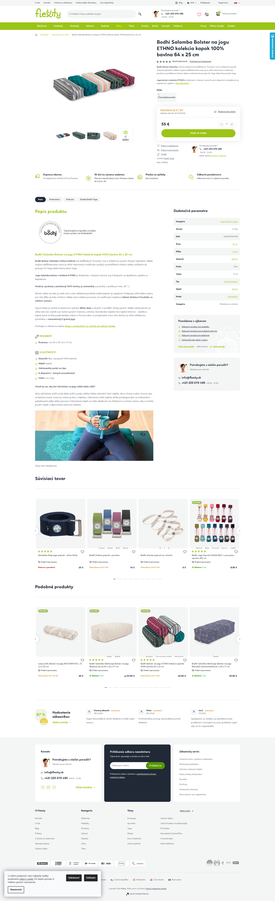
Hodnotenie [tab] (54, 200)
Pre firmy (183, 784)
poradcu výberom (218, 156)
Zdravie (84, 834)
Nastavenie (16, 890)
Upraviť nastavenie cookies (156, 889)
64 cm (235, 252)
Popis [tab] (40, 200)
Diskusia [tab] (70, 200)
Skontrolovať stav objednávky (192, 795)
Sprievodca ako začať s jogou (195, 340)
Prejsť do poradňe (186, 347)
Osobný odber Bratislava (86, 3)
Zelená (125, 548)
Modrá (110, 548)
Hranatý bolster (231, 282)
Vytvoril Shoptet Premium (139, 894)
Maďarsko (141, 880)
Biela (207, 548)
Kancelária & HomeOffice (171, 834)
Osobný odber (41, 849)
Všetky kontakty (84, 787)
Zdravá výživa (167, 818)
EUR (192, 3)
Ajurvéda (131, 823)
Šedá (118, 548)
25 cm (235, 244)
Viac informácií (182, 83)
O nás (37, 3)
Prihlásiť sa (155, 765)
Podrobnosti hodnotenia (200, 61)
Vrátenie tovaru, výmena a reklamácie (195, 759)
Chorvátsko (159, 880)
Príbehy (38, 834)
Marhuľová (179, 656)
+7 (125, 138)
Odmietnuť (74, 878)
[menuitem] (43, 26)
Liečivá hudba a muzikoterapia (174, 823)
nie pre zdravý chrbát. (90, 326)
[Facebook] (42, 787)
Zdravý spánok (133, 844)
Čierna (224, 548)
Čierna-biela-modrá (163, 656)
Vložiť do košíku (198, 133)
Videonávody (219, 347)
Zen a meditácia (134, 839)
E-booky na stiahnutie (44, 839)
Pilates (130, 834)
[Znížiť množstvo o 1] (221, 124)
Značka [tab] (88, 200)
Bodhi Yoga (169, 159)
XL (169, 548)
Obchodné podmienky (188, 764)
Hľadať (139, 14)
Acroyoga (131, 818)
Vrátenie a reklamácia (63, 3)
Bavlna (235, 259)
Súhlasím (90, 878)
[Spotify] (54, 787)
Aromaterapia (167, 839)
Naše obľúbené (167, 844)
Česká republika (121, 880)
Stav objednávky (106, 3)
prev (35, 530)
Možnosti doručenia (226, 112)
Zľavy (83, 844)
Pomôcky (85, 829)
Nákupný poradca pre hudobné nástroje (199, 331)
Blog (180, 3)
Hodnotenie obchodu (188, 790)
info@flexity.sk (191, 377)
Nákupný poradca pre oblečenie (196, 336)
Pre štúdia (165, 829)
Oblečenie (85, 818)
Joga (129, 829)
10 (162, 687)
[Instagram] (48, 787)
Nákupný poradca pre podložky (195, 327)
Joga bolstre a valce (229, 222)
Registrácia (223, 3)
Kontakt (47, 3)
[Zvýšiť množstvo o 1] (232, 124)
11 (168, 687)
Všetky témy (185, 811)
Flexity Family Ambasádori (190, 774)
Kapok (235, 289)
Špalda (117, 656)
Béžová (199, 548)
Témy (83, 849)
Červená (215, 548)
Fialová (102, 548)
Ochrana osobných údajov (190, 769)
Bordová (149, 656)
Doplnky (84, 839)
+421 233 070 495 (173, 14)
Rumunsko (176, 880)
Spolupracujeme (42, 844)
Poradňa (183, 779)
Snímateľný (233, 297)
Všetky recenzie (60, 722)
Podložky (85, 823)
